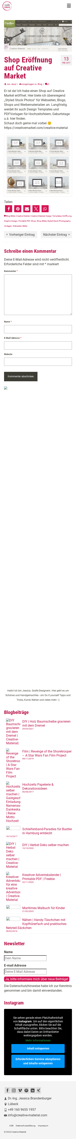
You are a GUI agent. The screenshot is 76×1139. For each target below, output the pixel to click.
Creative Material (37, 216)
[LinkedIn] (32, 1090)
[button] (8, 208)
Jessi (13, 84)
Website (8, 354)
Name (8, 321)
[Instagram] (14, 1090)
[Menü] (69, 6)
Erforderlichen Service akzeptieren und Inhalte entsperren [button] (38, 1061)
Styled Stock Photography (58, 221)
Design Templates (54, 216)
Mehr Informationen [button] (38, 1040)
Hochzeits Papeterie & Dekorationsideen (38, 786)
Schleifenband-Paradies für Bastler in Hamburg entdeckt (47, 831)
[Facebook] (7, 1090)
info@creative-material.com (27, 1115)
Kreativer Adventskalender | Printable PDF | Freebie (41, 877)
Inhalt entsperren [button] (38, 1048)
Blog (40, 84)
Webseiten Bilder (20, 226)
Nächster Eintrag (55, 235)
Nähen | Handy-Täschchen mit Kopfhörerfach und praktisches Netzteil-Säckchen (36, 924)
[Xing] (38, 1090)
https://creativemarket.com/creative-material (36, 128)
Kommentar (11, 271)
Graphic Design (11, 221)
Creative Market (23, 216)
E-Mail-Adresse (12, 338)
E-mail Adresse (15, 965)
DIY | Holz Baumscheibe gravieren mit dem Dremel (46, 723)
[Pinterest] (26, 1090)
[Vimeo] (20, 1090)
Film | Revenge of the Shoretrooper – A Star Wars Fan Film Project (47, 753)
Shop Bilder (42, 221)
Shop (33, 221)
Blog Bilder (10, 216)
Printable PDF (24, 221)
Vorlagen (8, 226)
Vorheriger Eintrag (22, 235)
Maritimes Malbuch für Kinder (43, 908)
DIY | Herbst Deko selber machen (45, 845)
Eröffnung (67, 216)
